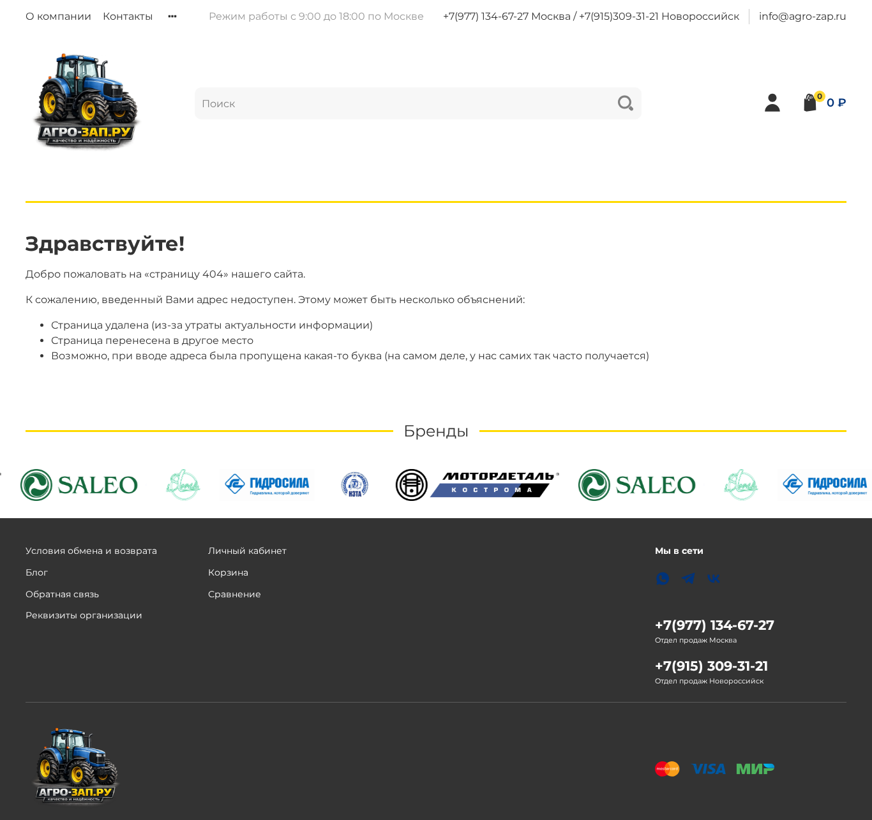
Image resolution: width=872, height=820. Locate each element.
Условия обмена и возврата (91, 550)
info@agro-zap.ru (802, 16)
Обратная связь (62, 594)
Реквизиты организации (84, 615)
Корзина (228, 572)
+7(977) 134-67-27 (714, 625)
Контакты (128, 16)
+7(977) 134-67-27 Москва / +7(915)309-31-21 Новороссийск (591, 16)
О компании (58, 16)
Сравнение (234, 594)
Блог (37, 572)
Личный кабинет (247, 550)
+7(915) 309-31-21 (711, 666)
